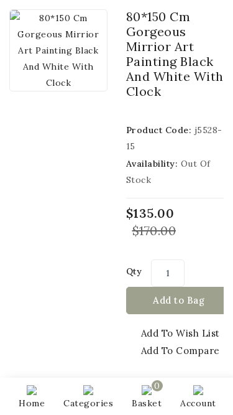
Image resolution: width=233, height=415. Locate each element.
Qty (134, 271)
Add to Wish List (180, 333)
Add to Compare (180, 351)
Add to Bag (178, 300)
